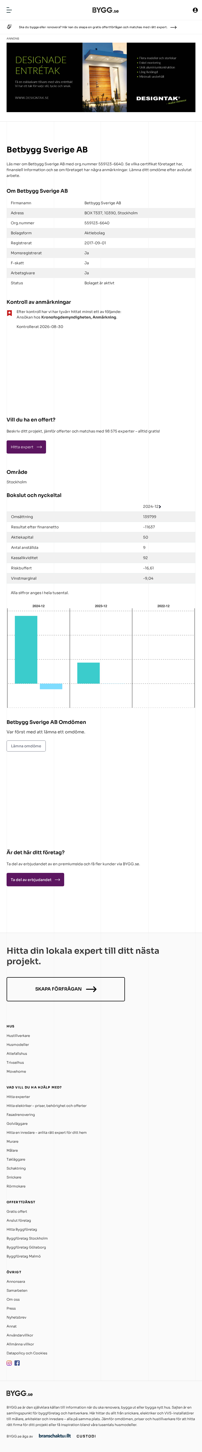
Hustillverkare (18, 1035)
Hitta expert (22, 447)
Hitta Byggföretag (22, 1229)
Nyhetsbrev (16, 1317)
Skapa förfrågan (58, 989)
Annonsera (16, 1281)
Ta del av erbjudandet (31, 879)
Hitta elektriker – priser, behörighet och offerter (47, 1105)
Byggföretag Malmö (24, 1256)
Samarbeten (17, 1290)
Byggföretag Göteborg (26, 1247)
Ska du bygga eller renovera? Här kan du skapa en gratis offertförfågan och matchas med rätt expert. (93, 27)
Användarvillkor (20, 1335)
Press (11, 1308)
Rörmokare (16, 1186)
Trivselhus (15, 1062)
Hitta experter (18, 1097)
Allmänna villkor (20, 1344)
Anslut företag (19, 1220)
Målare (12, 1150)
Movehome (16, 1071)
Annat (12, 1326)
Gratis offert (17, 1211)
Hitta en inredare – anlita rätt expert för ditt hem (47, 1132)
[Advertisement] (39, 371)
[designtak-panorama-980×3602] (101, 110)
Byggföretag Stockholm (27, 1238)
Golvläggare (17, 1123)
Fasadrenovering (21, 1114)
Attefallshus (17, 1053)
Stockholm (17, 482)
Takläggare (16, 1159)
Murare (12, 1141)
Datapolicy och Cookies (27, 1353)
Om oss (13, 1299)
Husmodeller (18, 1044)
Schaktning (16, 1168)
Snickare (14, 1177)
